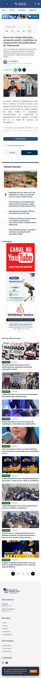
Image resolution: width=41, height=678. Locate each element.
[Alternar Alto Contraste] (7, 31)
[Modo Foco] (18, 31)
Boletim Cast (7, 651)
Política (5, 628)
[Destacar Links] (12, 31)
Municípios (33, 10)
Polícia (11, 10)
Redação (14, 61)
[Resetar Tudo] (29, 31)
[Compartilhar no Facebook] (19, 70)
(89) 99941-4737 (7, 606)
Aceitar (33, 671)
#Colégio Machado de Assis (16, 145)
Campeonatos (7, 634)
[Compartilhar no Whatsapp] (15, 70)
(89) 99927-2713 (7, 611)
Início (29, 152)
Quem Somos (7, 645)
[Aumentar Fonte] (19, 27)
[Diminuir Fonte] (24, 27)
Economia (21, 10)
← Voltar (11, 152)
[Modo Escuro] (29, 27)
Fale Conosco (7, 648)
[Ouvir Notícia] (24, 31)
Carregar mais (20, 139)
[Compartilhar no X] (24, 70)
